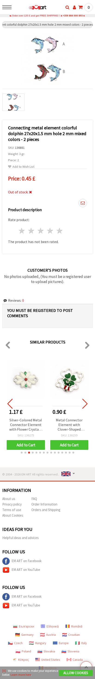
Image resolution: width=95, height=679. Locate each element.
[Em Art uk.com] (30, 8)
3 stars (41, 230)
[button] (22, 453)
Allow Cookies (75, 673)
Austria (51, 635)
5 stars (59, 230)
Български (26, 626)
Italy (84, 643)
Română (76, 626)
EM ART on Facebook (27, 561)
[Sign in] (74, 7)
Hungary (40, 643)
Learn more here (21, 675)
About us (8, 498)
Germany (27, 635)
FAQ (34, 498)
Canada (78, 660)
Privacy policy (12, 504)
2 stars (31, 230)
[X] (4, 671)
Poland (26, 651)
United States (50, 660)
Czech (18, 643)
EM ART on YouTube (26, 569)
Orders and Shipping (45, 510)
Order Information (44, 504)
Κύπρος (23, 660)
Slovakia (49, 651)
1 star (22, 230)
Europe (64, 643)
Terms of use (11, 510)
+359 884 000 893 (73, 15)
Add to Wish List (23, 166)
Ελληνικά (53, 626)
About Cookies (12, 515)
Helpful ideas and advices (20, 538)
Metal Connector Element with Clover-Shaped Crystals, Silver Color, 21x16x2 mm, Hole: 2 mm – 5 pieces (69, 425)
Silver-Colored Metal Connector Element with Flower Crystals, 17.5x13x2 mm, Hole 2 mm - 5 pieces (25, 425)
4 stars (50, 230)
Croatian (74, 635)
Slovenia (73, 651)
